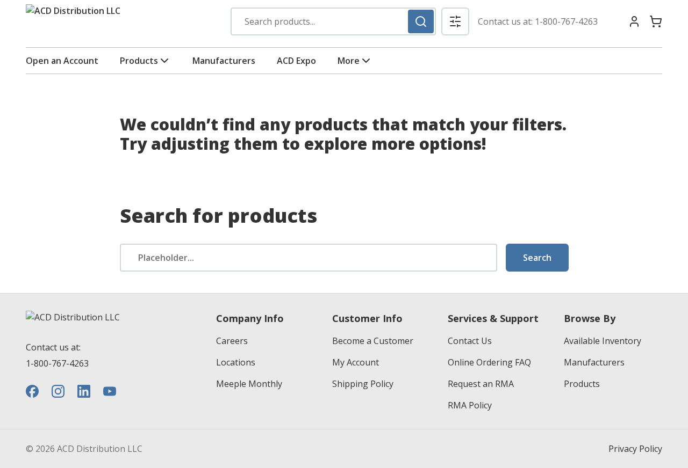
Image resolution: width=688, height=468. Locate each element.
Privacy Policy (635, 449)
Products (139, 61)
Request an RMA (481, 384)
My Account (355, 362)
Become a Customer (372, 341)
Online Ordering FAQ (489, 362)
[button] (455, 21)
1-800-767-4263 (566, 21)
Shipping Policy (362, 384)
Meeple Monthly (249, 384)
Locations (235, 362)
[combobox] (333, 21)
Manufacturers (223, 61)
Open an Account (62, 61)
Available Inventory (602, 341)
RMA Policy (470, 405)
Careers (232, 341)
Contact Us (470, 341)
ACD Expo (296, 61)
